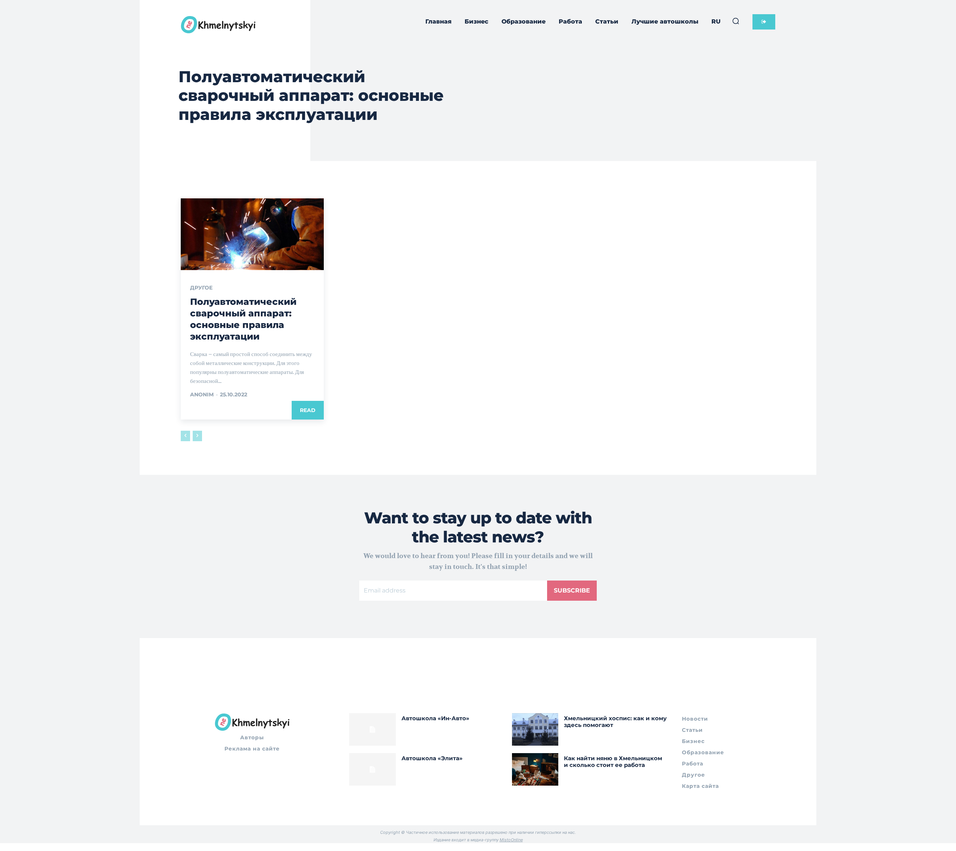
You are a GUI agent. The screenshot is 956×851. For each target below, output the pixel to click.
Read (308, 410)
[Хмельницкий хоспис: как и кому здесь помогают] (535, 729)
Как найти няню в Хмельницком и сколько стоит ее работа (613, 761)
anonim (202, 394)
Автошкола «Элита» (432, 758)
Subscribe (572, 590)
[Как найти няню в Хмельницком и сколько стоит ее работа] (535, 769)
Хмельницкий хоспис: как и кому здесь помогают (615, 721)
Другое (201, 287)
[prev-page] (185, 436)
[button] (736, 21)
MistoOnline (511, 839)
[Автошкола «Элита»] (372, 769)
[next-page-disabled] (197, 436)
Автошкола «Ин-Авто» (435, 718)
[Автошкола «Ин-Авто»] (372, 729)
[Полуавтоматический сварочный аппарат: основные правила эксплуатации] (252, 234)
